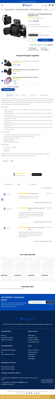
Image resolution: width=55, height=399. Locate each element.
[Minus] (29, 40)
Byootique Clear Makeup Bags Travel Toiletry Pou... (26, 77)
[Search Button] (43, 5)
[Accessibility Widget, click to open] (2, 199)
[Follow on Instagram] (26, 393)
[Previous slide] (3, 27)
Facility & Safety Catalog (7, 367)
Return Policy (31, 356)
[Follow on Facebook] (29, 393)
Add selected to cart (8, 89)
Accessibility (31, 358)
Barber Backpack (33, 35)
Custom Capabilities (33, 340)
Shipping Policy (32, 354)
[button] (47, 202)
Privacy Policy (44, 391)
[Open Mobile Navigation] (9, 5)
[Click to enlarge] (24, 35)
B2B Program (31, 335)
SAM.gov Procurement (7, 340)
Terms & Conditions (33, 350)
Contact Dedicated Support (8, 350)
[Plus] (35, 40)
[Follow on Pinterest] (36, 393)
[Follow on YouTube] (31, 393)
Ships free (50, 45)
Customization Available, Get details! (27, 1)
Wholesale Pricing (32, 337)
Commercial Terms (34, 391)
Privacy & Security (32, 352)
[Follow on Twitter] (38, 393)
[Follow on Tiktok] (33, 393)
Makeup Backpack (44, 35)
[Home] (2, 9)
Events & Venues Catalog (7, 369)
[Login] (46, 5)
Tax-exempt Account (33, 342)
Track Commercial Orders (8, 354)
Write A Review (37, 174)
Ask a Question (45, 50)
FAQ (2, 352)
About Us (3, 335)
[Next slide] (25, 27)
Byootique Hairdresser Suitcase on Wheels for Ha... (26, 70)
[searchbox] (9, 184)
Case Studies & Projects (7, 337)
